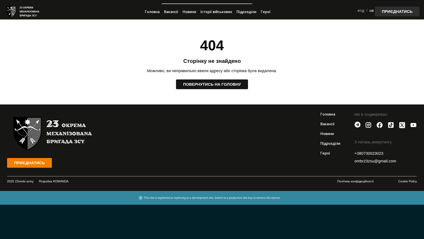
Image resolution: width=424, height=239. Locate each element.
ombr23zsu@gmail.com (375, 161)
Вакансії (171, 11)
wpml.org (180, 197)
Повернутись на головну (212, 84)
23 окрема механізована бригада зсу (29, 11)
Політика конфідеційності (355, 181)
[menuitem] (360, 10)
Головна (152, 11)
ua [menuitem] (371, 10)
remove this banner (268, 197)
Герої (266, 11)
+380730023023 (368, 153)
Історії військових (216, 11)
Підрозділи (246, 11)
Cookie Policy (407, 181)
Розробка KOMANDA (53, 181)
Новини (189, 11)
